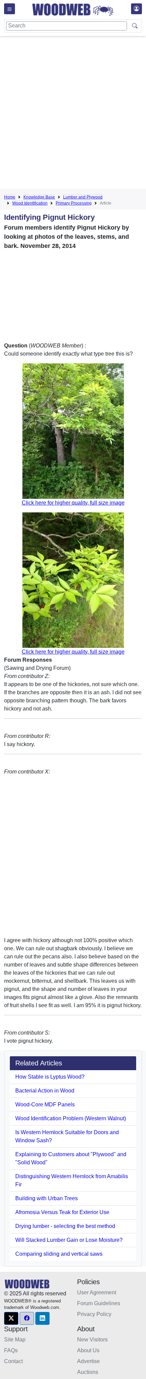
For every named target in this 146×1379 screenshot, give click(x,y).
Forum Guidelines (98, 1303)
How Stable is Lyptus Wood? (50, 1077)
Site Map (14, 1339)
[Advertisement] (73, 114)
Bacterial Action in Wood (44, 1091)
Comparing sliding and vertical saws (59, 1254)
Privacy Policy (94, 1314)
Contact (13, 1361)
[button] (11, 1318)
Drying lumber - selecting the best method (65, 1226)
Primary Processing (74, 203)
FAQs (11, 1350)
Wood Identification (30, 203)
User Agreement (96, 1292)
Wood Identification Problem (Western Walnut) (70, 1118)
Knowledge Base (39, 197)
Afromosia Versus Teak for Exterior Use (62, 1212)
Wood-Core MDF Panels (45, 1104)
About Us (88, 1350)
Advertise (88, 1361)
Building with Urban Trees (46, 1198)
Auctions (87, 1372)
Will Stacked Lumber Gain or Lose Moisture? (69, 1240)
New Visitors (92, 1339)
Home (9, 197)
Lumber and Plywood (83, 197)
